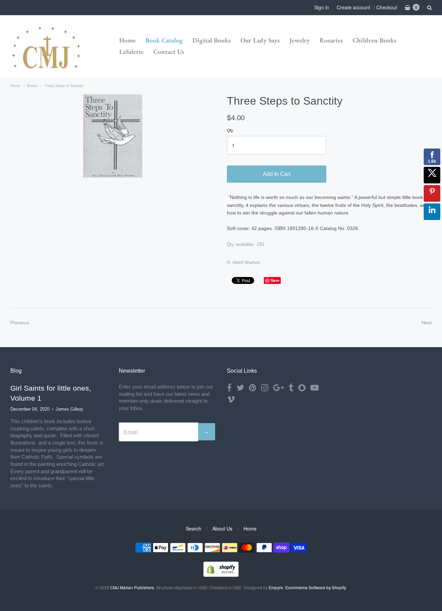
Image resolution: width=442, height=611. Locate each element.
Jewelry (299, 40)
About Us (222, 528)
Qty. (230, 130)
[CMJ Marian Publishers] (46, 46)
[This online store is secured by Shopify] (221, 575)
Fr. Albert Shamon (243, 262)
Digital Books (211, 40)
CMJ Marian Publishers (132, 587)
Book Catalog (164, 40)
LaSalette (131, 51)
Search (193, 528)
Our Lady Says (260, 40)
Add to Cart (276, 174)
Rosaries (331, 40)
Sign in (321, 7)
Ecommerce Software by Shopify (315, 587)
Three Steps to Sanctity (64, 86)
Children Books (374, 40)
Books (32, 86)
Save (275, 280)
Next (427, 322)
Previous (19, 322)
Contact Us (168, 51)
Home (127, 40)
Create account (353, 7)
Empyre (276, 587)
